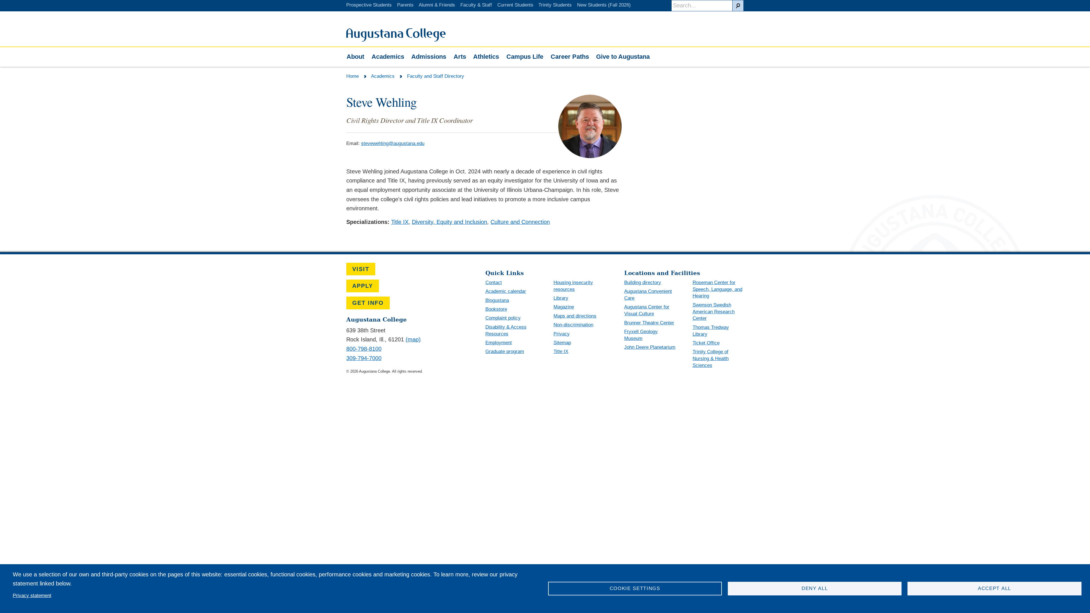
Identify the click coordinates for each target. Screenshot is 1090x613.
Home (352, 76)
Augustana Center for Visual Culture (646, 310)
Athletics (486, 56)
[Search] (738, 5)
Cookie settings (635, 588)
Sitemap (562, 342)
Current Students (515, 5)
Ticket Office (706, 343)
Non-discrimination (573, 325)
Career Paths (570, 56)
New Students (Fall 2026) (604, 5)
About (355, 56)
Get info (368, 303)
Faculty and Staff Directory (435, 76)
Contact (493, 282)
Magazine (564, 307)
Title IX (399, 222)
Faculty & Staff (476, 5)
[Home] (396, 40)
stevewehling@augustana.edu (392, 143)
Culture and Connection (520, 222)
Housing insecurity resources (573, 286)
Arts (460, 56)
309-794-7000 (364, 358)
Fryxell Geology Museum (641, 335)
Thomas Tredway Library (711, 331)
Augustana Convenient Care (648, 295)
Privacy (562, 334)
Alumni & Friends (437, 5)
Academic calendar (505, 291)
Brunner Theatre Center (649, 323)
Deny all (815, 588)
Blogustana (497, 300)
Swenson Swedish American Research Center (714, 311)
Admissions (428, 56)
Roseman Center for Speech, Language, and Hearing (717, 289)
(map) (413, 339)
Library (561, 298)
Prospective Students (369, 5)
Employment (498, 342)
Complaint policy (503, 318)
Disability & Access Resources (506, 330)
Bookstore (496, 309)
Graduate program (504, 351)
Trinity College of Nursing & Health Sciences (711, 358)
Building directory (642, 282)
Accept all (994, 588)
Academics (388, 56)
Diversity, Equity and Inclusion (449, 222)
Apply (362, 286)
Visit (360, 269)
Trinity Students (555, 5)
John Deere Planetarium (649, 347)
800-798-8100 (364, 349)
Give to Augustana (623, 56)
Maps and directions (575, 316)
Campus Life (524, 56)
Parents (405, 5)
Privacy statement (32, 595)
